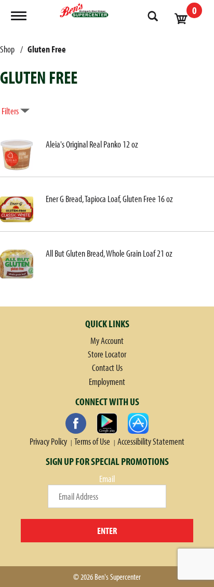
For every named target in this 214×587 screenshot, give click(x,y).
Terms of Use (92, 441)
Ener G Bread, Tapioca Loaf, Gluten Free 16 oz (109, 199)
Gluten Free (47, 49)
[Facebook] (75, 423)
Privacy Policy (48, 441)
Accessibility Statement (150, 441)
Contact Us (107, 367)
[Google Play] (107, 423)
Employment (107, 381)
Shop (7, 49)
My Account (107, 340)
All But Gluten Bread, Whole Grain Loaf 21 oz (109, 253)
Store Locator (107, 354)
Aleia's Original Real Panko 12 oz (92, 144)
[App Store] (138, 423)
